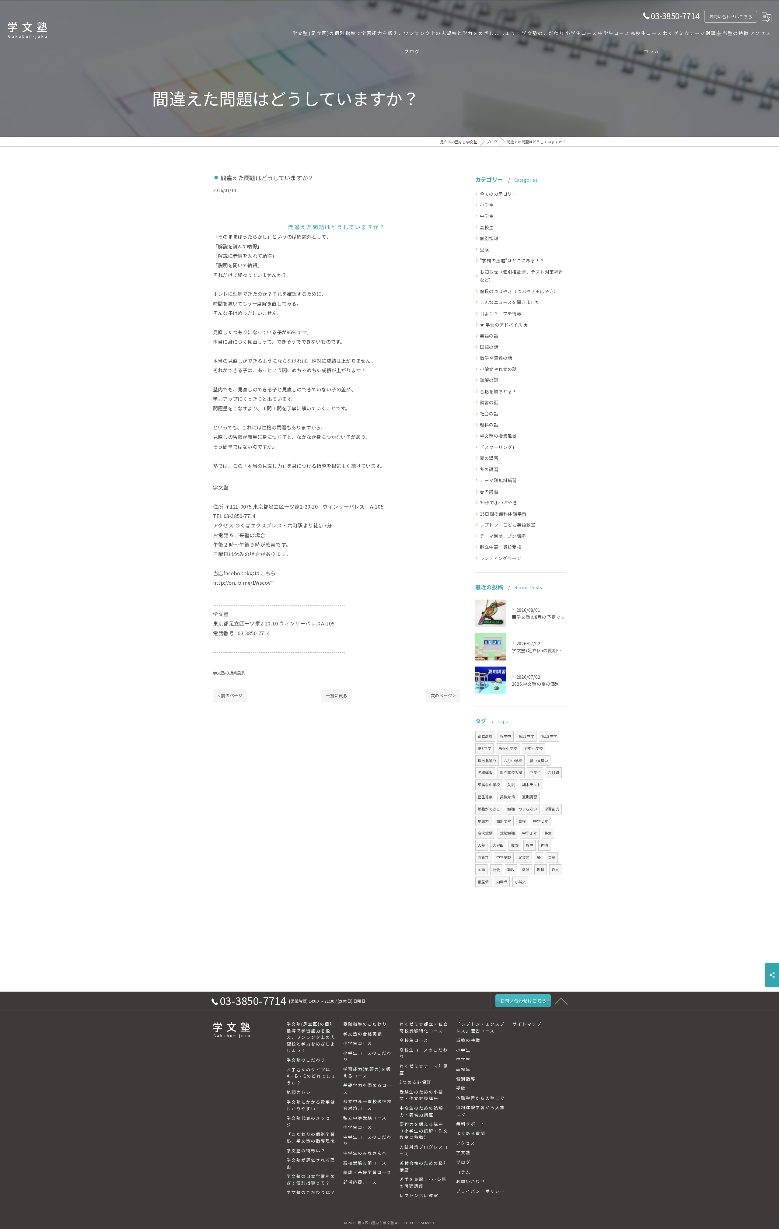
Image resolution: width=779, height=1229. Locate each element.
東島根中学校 (489, 784)
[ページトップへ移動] (561, 1001)
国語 (481, 869)
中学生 (487, 216)
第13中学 (549, 736)
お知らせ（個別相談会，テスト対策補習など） (521, 275)
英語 (551, 857)
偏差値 (483, 881)
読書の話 (489, 402)
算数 (511, 869)
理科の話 (489, 424)
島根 (522, 821)
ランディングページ (500, 558)
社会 (496, 869)
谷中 (529, 845)
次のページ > (443, 695)
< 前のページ (230, 695)
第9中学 (484, 748)
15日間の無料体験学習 (503, 513)
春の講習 (489, 491)
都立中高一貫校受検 (501, 547)
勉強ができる (489, 808)
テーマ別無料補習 (498, 480)
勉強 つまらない (522, 808)
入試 (511, 784)
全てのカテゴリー (498, 194)
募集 (548, 832)
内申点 (502, 881)
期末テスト (531, 784)
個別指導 (489, 238)
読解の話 (489, 380)
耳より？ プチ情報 (501, 313)
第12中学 (526, 736)
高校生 (487, 227)
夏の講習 (489, 458)
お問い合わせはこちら (730, 16)
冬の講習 (489, 469)
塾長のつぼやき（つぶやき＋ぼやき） (519, 291)
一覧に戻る (336, 695)
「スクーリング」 (498, 447)
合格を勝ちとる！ (498, 391)
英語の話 (489, 335)
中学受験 (503, 857)
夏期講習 (529, 796)
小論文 (520, 881)
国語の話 (489, 347)
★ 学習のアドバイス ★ (504, 324)
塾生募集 (485, 796)
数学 (525, 869)
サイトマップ (527, 1024)
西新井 (483, 857)
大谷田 (498, 845)
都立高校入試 (511, 772)
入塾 (481, 845)
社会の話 (489, 413)
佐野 (514, 845)
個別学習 (503, 821)
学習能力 (551, 808)
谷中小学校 (533, 748)
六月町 (553, 772)
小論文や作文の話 (498, 369)
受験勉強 (507, 832)
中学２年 (540, 821)
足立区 (524, 857)
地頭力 (483, 821)
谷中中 (505, 736)
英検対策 (507, 796)
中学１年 (529, 832)
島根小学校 (507, 748)
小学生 (487, 205)
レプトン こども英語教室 (507, 524)
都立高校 (485, 736)
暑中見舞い (538, 760)
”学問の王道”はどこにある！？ (512, 260)
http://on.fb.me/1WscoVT (243, 582)
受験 (484, 249)
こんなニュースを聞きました (510, 302)
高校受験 (485, 832)
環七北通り (487, 760)
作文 (555, 869)
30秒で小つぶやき (498, 502)
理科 (540, 869)
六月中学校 (513, 760)
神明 (544, 845)
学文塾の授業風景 (229, 673)
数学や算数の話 (496, 358)
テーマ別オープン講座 (503, 536)
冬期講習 (485, 772)
